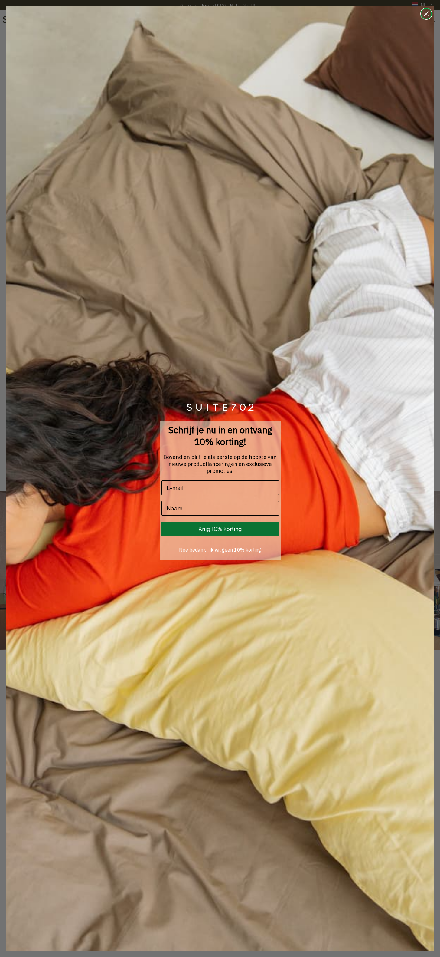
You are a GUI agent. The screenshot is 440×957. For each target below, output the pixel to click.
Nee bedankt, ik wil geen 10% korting (220, 550)
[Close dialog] (426, 13)
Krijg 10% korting (220, 528)
